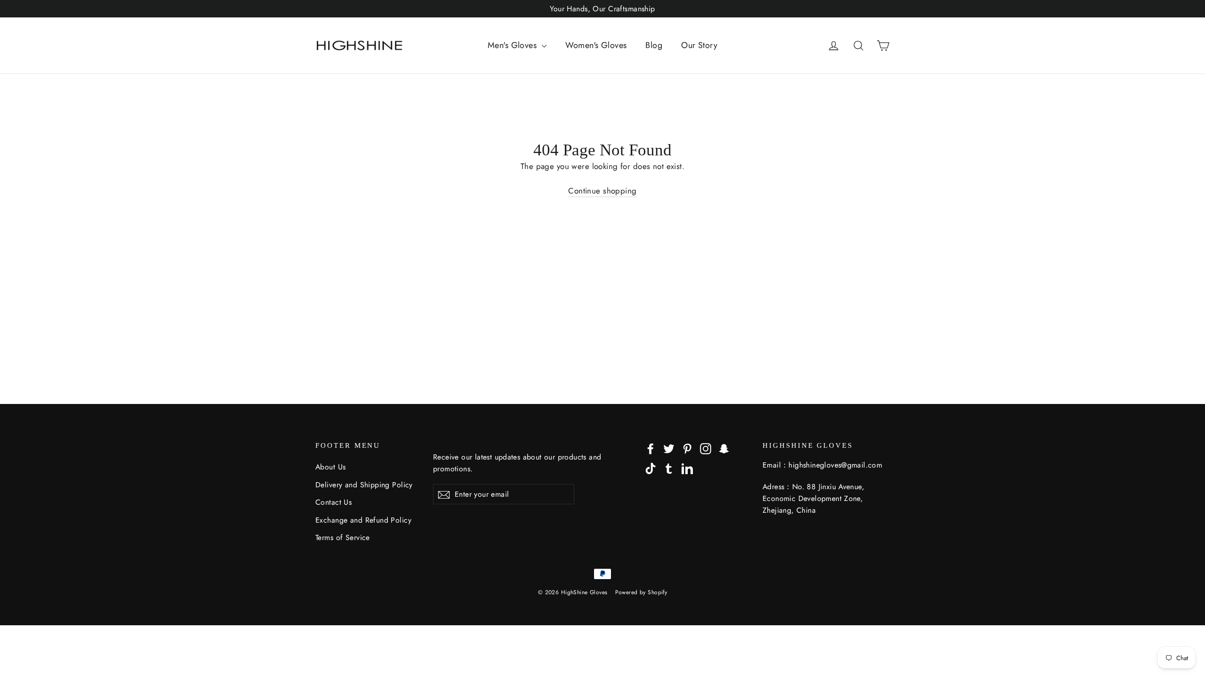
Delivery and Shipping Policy (364, 484)
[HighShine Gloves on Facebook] (650, 448)
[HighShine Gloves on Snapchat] (724, 448)
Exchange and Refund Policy (363, 520)
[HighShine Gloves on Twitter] (669, 448)
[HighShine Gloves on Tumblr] (669, 467)
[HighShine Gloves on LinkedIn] (687, 467)
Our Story (699, 45)
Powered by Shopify (641, 592)
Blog (653, 45)
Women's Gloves (596, 45)
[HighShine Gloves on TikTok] (650, 467)
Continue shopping (602, 190)
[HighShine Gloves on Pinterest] (687, 448)
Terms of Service (342, 537)
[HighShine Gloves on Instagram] (705, 448)
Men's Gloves (513, 45)
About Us (330, 466)
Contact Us (333, 502)
